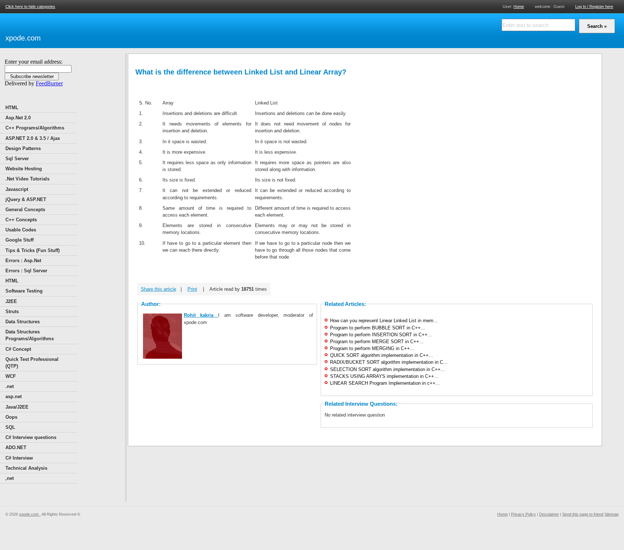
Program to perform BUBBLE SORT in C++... (377, 328)
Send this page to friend (582, 514)
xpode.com (23, 38)
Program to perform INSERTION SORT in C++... (381, 334)
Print (192, 289)
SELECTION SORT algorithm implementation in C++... (387, 369)
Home (519, 6)
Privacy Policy (523, 514)
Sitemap (611, 514)
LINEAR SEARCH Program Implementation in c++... (385, 383)
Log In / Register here (594, 6)
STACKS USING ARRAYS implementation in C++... (384, 376)
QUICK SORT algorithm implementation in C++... (381, 355)
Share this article (158, 289)
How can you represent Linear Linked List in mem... (384, 320)
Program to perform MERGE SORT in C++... (377, 341)
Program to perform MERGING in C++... (372, 348)
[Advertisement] (126, 29)
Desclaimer (549, 514)
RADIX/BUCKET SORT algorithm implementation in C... (388, 362)
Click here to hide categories (30, 6)
